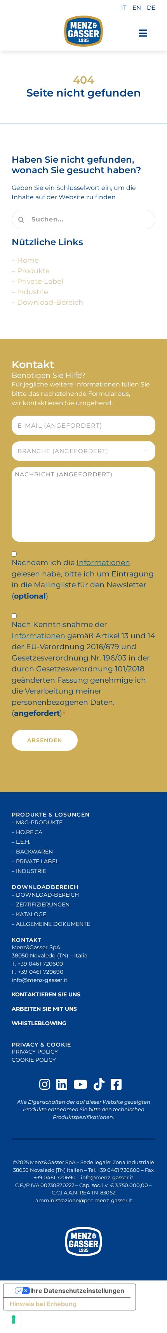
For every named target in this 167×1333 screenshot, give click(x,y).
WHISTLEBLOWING (39, 1023)
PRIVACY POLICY (35, 1051)
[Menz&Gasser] (83, 1241)
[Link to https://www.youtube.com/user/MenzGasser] (80, 1084)
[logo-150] (83, 31)
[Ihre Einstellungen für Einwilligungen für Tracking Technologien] (13, 1319)
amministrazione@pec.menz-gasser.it (83, 1200)
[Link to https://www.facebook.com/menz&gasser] (116, 1084)
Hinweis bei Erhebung (43, 1304)
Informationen (103, 562)
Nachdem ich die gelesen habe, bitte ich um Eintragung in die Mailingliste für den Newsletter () (83, 579)
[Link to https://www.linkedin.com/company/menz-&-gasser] (61, 1084)
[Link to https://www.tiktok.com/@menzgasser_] (99, 1084)
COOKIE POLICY (34, 1059)
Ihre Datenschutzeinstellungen (77, 1290)
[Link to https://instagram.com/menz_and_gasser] (44, 1084)
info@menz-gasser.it (40, 980)
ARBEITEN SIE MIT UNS (44, 1008)
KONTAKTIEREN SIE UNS (46, 994)
